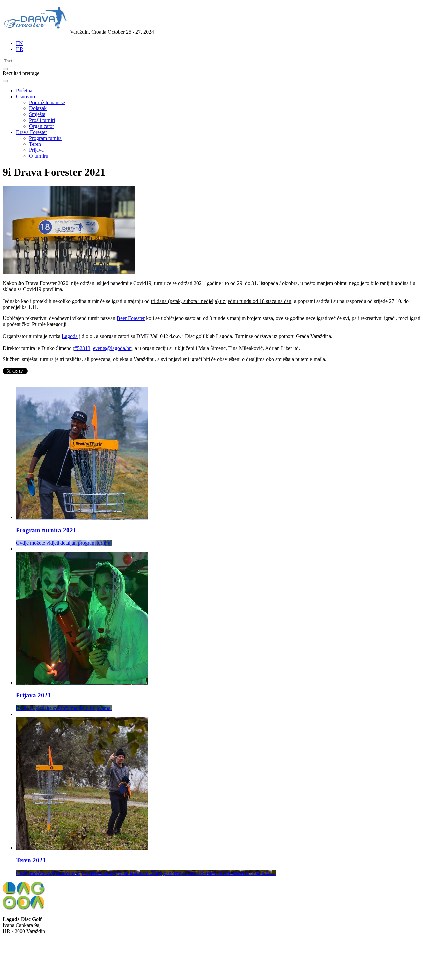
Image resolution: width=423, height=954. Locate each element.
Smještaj (38, 114)
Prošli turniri (42, 120)
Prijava (36, 150)
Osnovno (25, 96)
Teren (35, 144)
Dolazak (38, 108)
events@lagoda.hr (112, 348)
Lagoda (70, 336)
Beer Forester (131, 318)
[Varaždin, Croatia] (36, 32)
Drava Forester (31, 132)
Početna (24, 90)
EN (19, 43)
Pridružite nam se (47, 102)
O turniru (38, 156)
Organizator (41, 126)
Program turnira (45, 138)
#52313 (82, 348)
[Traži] (5, 69)
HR (19, 49)
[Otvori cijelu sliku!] (69, 272)
